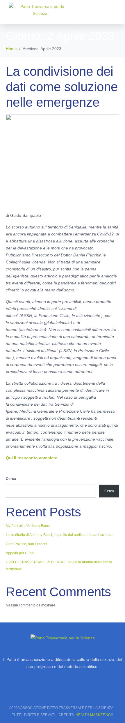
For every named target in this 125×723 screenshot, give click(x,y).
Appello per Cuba (20, 553)
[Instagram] (47, 692)
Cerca (11, 479)
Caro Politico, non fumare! (26, 544)
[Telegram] (94, 692)
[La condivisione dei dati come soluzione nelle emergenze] (62, 160)
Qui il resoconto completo (32, 457)
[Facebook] (31, 692)
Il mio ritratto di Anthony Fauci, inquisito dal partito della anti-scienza (59, 535)
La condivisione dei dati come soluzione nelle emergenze (62, 86)
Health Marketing (93, 715)
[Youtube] (78, 692)
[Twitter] (62, 692)
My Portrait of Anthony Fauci (28, 526)
